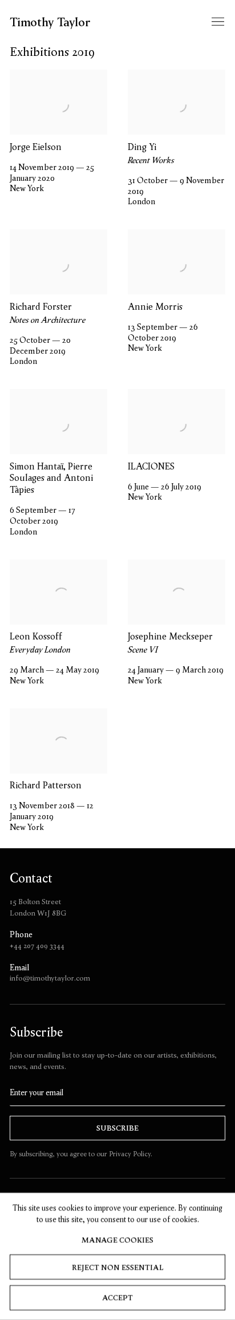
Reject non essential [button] (117, 1267)
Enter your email (36, 1093)
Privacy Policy (130, 1153)
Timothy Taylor (50, 22)
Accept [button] (117, 1298)
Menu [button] (216, 22)
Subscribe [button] (117, 1128)
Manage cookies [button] (117, 1240)
